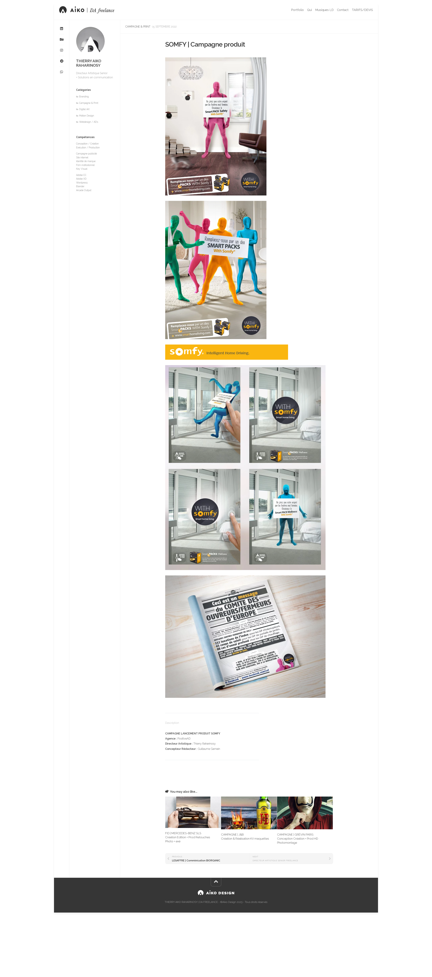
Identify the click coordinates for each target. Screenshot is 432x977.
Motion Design (86, 115)
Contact (342, 10)
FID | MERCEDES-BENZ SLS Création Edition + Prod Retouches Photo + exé (187, 837)
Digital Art (84, 109)
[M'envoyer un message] (61, 61)
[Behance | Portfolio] (61, 39)
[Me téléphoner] (61, 72)
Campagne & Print (137, 26)
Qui (309, 10)
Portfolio (297, 10)
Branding (84, 96)
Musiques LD (324, 10)
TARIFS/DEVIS (362, 10)
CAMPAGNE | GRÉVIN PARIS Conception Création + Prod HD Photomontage (297, 838)
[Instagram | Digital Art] (61, 50)
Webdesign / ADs (88, 122)
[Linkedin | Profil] (61, 28)
